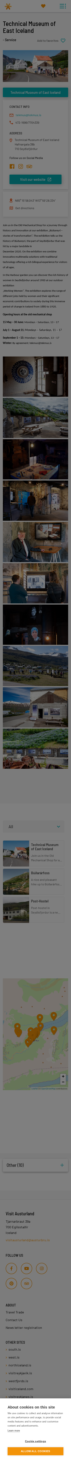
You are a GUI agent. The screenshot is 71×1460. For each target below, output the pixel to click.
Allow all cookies (35, 1451)
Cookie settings (35, 1441)
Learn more (14, 1430)
